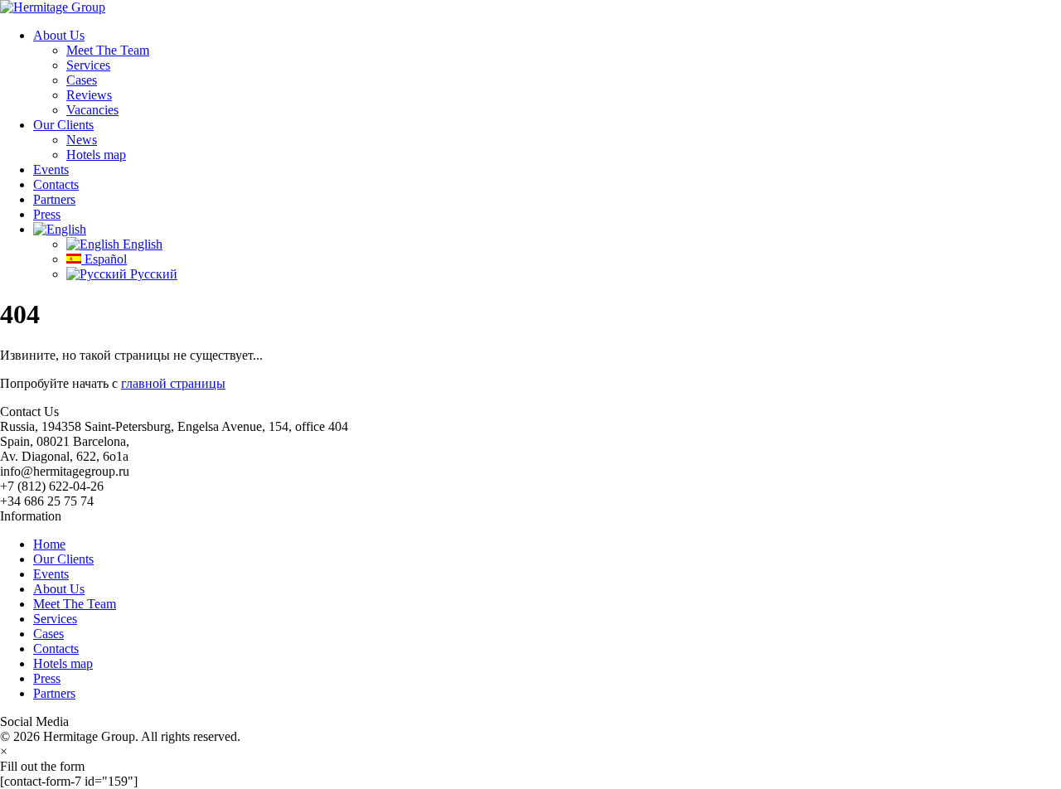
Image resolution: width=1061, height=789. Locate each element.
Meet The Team (107, 50)
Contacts (56, 184)
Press (47, 214)
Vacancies (92, 110)
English (140, 244)
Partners (54, 199)
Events (51, 169)
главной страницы (173, 383)
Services (88, 65)
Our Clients (63, 125)
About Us (59, 35)
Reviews (89, 95)
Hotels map (96, 155)
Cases (81, 80)
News (81, 140)
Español (104, 259)
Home (49, 544)
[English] (59, 229)
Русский (152, 274)
